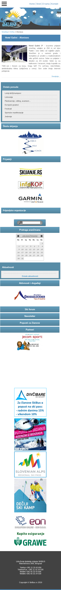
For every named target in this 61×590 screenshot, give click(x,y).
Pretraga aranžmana (29, 230)
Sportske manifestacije (14, 113)
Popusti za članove (30, 323)
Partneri (30, 329)
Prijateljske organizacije (14, 210)
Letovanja (9, 97)
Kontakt (54, 4)
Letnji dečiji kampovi (13, 93)
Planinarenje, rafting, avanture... (18, 101)
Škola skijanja (10, 126)
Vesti (38, 4)
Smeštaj (5, 32)
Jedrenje (8, 116)
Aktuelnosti (8, 267)
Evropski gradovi (12, 105)
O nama (46, 4)
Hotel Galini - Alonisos (17, 37)
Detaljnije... (56, 76)
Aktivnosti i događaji (30, 283)
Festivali (8, 109)
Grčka (12, 32)
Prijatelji (7, 159)
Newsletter (29, 316)
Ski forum (30, 309)
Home (32, 4)
